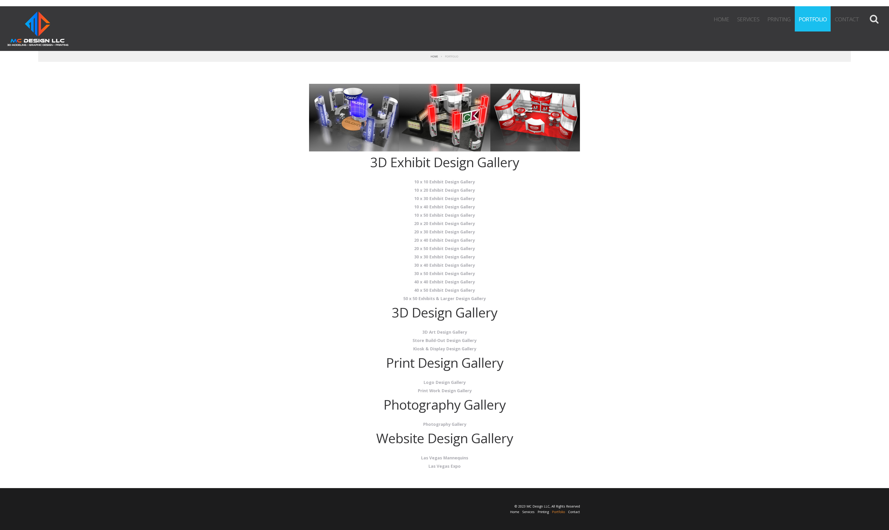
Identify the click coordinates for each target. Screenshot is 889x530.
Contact (847, 19)
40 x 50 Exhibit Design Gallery (444, 290)
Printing (779, 19)
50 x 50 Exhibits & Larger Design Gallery (444, 298)
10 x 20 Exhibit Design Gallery (444, 190)
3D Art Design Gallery (444, 332)
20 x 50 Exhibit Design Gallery (444, 248)
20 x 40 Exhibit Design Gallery (444, 240)
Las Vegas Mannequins (444, 458)
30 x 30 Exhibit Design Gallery (444, 257)
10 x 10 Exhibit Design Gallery (444, 182)
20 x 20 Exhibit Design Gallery (444, 223)
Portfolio (813, 19)
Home (721, 19)
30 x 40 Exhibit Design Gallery (444, 265)
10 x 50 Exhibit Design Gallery (444, 215)
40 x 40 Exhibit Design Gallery (444, 282)
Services (748, 19)
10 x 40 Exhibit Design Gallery (444, 207)
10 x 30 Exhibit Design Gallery (444, 198)
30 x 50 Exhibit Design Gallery (444, 273)
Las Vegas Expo (444, 466)
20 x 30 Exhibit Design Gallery (444, 232)
